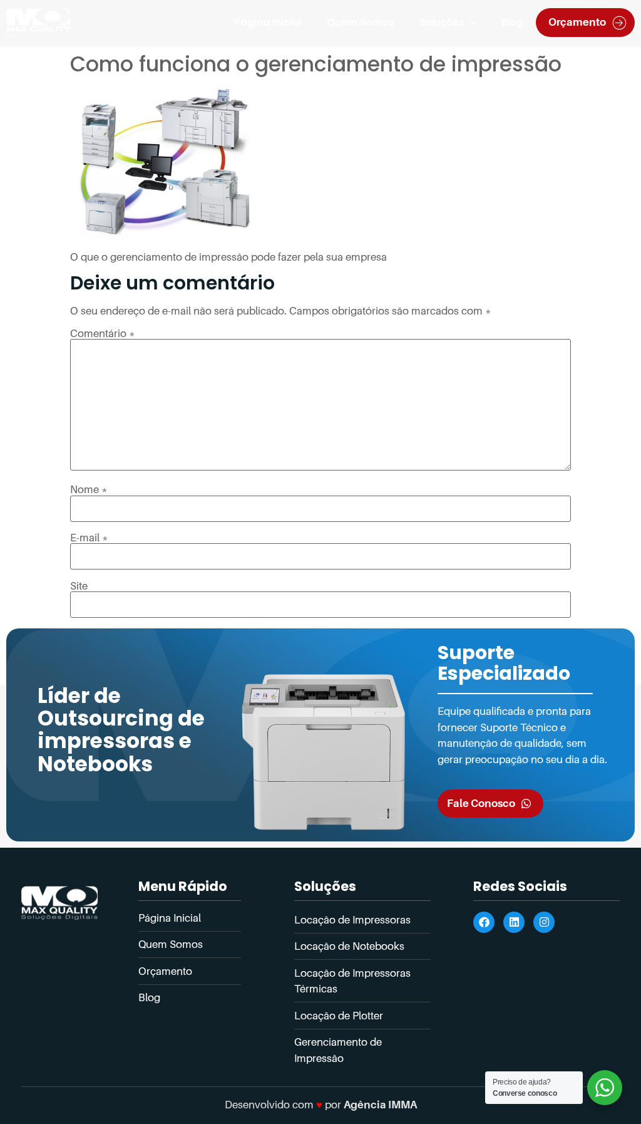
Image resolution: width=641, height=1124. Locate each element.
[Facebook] (484, 922)
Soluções (441, 22)
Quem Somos (360, 22)
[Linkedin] (514, 922)
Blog (512, 22)
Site (79, 586)
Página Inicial (268, 22)
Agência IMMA (380, 1104)
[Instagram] (544, 922)
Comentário (102, 333)
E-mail (89, 538)
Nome (89, 489)
